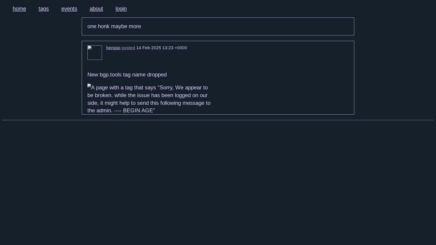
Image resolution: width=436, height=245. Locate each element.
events (69, 8)
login (121, 8)
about (96, 8)
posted (128, 47)
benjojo (113, 47)
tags (44, 8)
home (19, 8)
